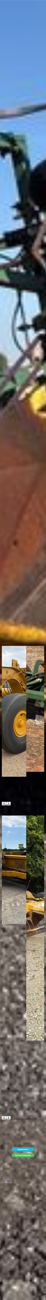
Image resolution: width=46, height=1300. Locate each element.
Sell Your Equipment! (23, 1155)
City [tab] (8, 1181)
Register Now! (23, 1149)
